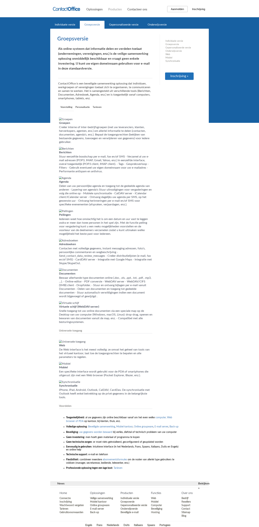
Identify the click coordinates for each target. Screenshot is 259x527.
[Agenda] (65, 178)
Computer (156, 505)
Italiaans (138, 525)
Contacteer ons (137, 9)
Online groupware (143, 426)
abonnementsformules (115, 459)
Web (167, 54)
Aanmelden (177, 9)
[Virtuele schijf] (69, 303)
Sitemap (185, 512)
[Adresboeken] (68, 240)
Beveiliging (156, 509)
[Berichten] (66, 148)
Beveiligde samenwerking (101, 426)
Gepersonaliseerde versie (123, 24)
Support (185, 505)
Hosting (155, 512)
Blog (183, 516)
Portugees (164, 525)
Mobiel (168, 58)
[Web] (72, 341)
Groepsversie (92, 24)
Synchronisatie (172, 61)
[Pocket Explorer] (64, 363)
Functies (156, 493)
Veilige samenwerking (101, 498)
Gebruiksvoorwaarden (71, 512)
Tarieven (97, 107)
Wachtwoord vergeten (72, 505)
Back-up (173, 426)
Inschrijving (198, 9)
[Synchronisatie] (69, 382)
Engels (88, 525)
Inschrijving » (179, 76)
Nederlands (113, 525)
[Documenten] (68, 270)
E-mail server (161, 426)
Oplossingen (94, 9)
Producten (115, 9)
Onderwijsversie (157, 24)
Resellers (186, 502)
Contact (185, 509)
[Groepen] (66, 119)
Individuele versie (65, 24)
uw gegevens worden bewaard (95, 432)
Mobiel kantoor (124, 426)
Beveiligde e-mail (129, 512)
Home (63, 493)
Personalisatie (82, 107)
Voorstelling (66, 107)
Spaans (151, 525)
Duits (127, 525)
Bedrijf (185, 498)
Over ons (187, 493)
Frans (99, 525)
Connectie (65, 498)
